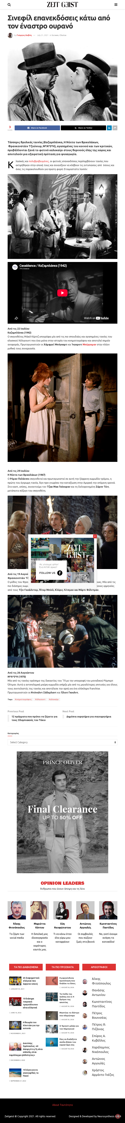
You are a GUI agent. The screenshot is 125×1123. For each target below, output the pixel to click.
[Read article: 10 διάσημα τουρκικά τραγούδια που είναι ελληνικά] (15, 1001)
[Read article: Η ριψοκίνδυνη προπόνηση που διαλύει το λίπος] (52, 981)
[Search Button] (9, 4)
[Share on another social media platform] (114, 127)
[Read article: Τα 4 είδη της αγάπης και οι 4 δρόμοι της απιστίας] (52, 997)
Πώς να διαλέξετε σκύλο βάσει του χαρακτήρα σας (68, 1042)
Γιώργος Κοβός (24, 35)
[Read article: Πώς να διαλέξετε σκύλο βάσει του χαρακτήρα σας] (52, 1042)
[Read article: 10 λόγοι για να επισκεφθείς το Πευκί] (15, 1073)
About (55, 1105)
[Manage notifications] (117, 1116)
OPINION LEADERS (62, 883)
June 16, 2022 (16, 1013)
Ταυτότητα (66, 1105)
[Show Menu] (115, 4)
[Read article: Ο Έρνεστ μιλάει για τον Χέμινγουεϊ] (52, 1029)
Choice (62, 35)
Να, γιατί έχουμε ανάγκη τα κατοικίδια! (108, 938)
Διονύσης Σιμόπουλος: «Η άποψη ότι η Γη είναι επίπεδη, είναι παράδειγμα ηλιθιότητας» (26, 1049)
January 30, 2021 (17, 989)
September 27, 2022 (18, 1081)
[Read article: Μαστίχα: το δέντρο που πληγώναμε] (52, 1015)
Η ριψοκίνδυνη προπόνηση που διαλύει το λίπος (67, 980)
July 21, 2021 (42, 35)
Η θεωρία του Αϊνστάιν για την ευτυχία (31, 1025)
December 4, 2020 (18, 1060)
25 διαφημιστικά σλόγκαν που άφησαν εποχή (31, 981)
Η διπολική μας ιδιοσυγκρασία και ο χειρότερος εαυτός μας (39, 942)
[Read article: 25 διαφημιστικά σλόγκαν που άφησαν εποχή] (15, 981)
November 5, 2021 (18, 1033)
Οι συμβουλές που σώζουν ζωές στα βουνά (85, 938)
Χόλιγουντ (40, 699)
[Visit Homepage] (62, 5)
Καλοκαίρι (54, 699)
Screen (55, 35)
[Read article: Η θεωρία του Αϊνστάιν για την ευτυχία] (15, 1025)
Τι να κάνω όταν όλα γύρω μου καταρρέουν (62, 938)
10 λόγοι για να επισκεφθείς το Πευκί (31, 1073)
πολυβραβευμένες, (39, 161)
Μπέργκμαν (89, 344)
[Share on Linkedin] (109, 127)
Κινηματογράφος (23, 699)
